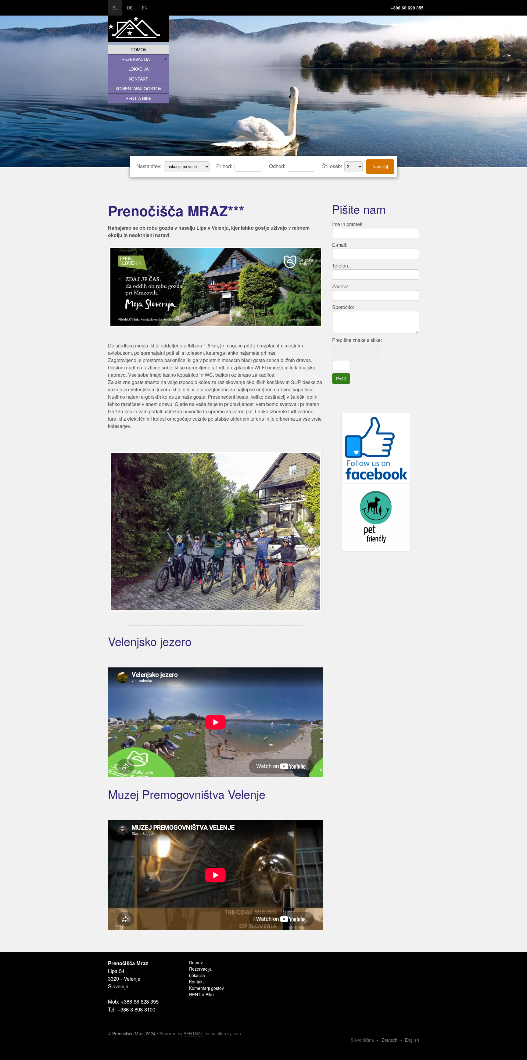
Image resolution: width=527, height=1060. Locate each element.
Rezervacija (135, 59)
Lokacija (138, 69)
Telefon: (340, 265)
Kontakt (138, 79)
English (412, 1040)
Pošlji (341, 378)
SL (115, 8)
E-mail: (339, 244)
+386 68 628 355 (407, 8)
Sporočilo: (343, 307)
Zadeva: (341, 286)
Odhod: (278, 166)
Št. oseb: (333, 166)
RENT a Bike (138, 98)
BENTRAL (193, 1033)
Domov (138, 49)
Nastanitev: (149, 166)
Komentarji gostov (138, 88)
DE (130, 8)
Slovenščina (362, 1040)
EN (145, 8)
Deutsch (389, 1040)
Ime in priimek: (348, 224)
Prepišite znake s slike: (357, 339)
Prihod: (225, 166)
